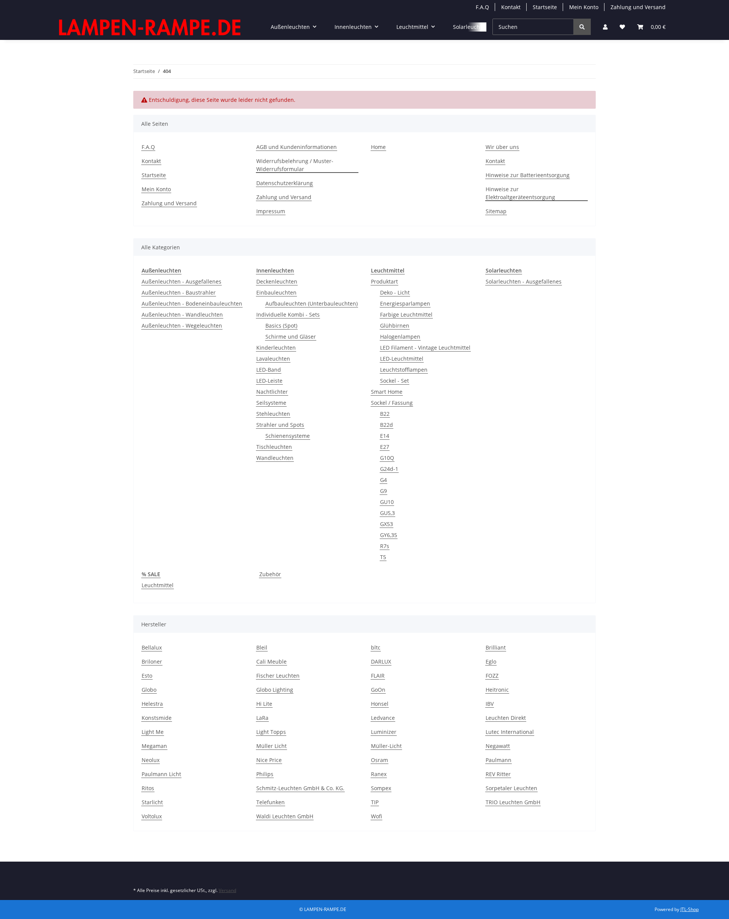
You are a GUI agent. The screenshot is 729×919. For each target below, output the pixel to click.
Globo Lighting (274, 689)
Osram (379, 760)
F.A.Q (482, 7)
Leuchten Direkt (506, 717)
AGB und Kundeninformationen (296, 147)
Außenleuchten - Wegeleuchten (182, 325)
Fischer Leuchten (278, 675)
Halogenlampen (400, 336)
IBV (490, 703)
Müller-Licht (386, 745)
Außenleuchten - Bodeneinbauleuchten (192, 303)
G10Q (387, 457)
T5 (383, 557)
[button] (605, 27)
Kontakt (511, 7)
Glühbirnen (394, 325)
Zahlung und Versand (638, 7)
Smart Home (386, 391)
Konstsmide (157, 717)
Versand (227, 890)
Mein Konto (583, 7)
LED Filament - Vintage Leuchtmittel (425, 347)
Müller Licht (271, 745)
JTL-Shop (689, 909)
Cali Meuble (271, 661)
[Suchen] (582, 27)
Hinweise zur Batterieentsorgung (528, 175)
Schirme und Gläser (290, 336)
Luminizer (383, 731)
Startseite (545, 7)
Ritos (148, 788)
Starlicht (152, 802)
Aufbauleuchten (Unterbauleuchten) (311, 303)
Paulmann (498, 760)
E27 (384, 446)
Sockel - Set (394, 380)
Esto (147, 675)
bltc (375, 647)
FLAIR (378, 675)
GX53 (386, 524)
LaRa (262, 717)
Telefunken (270, 802)
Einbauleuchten (276, 292)
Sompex (381, 788)
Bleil (261, 647)
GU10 (387, 501)
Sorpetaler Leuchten (511, 788)
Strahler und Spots (280, 424)
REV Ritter (498, 774)
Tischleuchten (274, 446)
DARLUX (381, 661)
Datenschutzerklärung (284, 183)
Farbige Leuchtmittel (406, 314)
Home (378, 147)
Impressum (270, 211)
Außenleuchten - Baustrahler (179, 292)
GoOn (378, 689)
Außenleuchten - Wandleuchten (182, 314)
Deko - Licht (395, 292)
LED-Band (268, 369)
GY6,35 (388, 535)
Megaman (154, 745)
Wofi (376, 816)
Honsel (379, 703)
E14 (384, 435)
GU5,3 (387, 513)
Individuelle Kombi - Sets (288, 314)
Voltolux (152, 816)
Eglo (491, 661)
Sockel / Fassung (392, 402)
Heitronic (497, 689)
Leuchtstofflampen (404, 369)
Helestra (152, 703)
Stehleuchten (273, 413)
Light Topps (271, 731)
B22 (385, 413)
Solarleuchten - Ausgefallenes (524, 281)
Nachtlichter (272, 391)
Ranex (379, 774)
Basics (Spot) (281, 325)
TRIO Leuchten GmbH (513, 802)
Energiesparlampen (405, 303)
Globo (149, 689)
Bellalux (152, 647)
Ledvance (383, 717)
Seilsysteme (271, 402)
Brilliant (496, 647)
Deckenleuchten (276, 281)
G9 (383, 490)
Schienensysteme (287, 435)
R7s (384, 546)
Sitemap (496, 211)
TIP (375, 802)
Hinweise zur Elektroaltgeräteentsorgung (520, 193)
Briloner (152, 661)
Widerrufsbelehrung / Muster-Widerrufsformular (294, 165)
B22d (386, 424)
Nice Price (269, 760)
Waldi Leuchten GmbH (284, 816)
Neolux (150, 760)
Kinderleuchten (276, 347)
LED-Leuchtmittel (401, 358)
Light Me (153, 731)
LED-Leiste (269, 380)
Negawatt (498, 745)
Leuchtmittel (158, 585)
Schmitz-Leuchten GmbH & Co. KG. (300, 788)
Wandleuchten (274, 457)
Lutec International (510, 731)
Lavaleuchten (273, 358)
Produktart (384, 281)
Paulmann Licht (161, 774)
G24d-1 (389, 468)
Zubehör (270, 574)
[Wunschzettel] (622, 27)
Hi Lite (264, 703)
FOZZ (492, 675)
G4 (383, 479)
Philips (264, 774)
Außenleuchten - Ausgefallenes (181, 281)
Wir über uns (502, 147)
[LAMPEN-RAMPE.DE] (150, 27)
